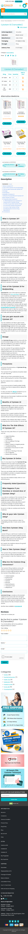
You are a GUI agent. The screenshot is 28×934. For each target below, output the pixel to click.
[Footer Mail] (4, 899)
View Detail (7, 123)
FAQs (2, 837)
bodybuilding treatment (8, 307)
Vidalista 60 (4, 848)
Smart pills (7, 687)
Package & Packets (6, 874)
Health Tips (7, 679)
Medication (7, 682)
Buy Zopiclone (4, 859)
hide (10, 184)
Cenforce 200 (4, 845)
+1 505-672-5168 (9, 1)
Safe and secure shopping (7, 888)
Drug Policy (4, 826)
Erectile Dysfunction (9, 677)
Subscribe (14, 799)
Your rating (4, 628)
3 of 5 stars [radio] (6, 630)
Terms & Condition (5, 819)
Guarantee (3, 867)
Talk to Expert (23, 27)
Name (3, 643)
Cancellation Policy (6, 881)
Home (2, 20)
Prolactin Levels (8, 684)
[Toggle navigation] (2, 17)
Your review (5, 633)
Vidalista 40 (4, 852)
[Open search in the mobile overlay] (14, 14)
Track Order (18, 1)
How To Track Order (6, 885)
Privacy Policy (4, 823)
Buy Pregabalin (5, 856)
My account (4, 833)
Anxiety (6, 675)
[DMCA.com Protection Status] (14, 803)
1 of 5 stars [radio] (2, 630)
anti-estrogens (15, 294)
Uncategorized (8, 689)
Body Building (8, 20)
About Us (3, 812)
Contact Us (3, 816)
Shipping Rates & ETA (6, 871)
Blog (2, 830)
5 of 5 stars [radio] (11, 630)
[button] (3, 10)
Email (3, 649)
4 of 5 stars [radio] (8, 630)
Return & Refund (5, 878)
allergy (14, 391)
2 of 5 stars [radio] (4, 630)
